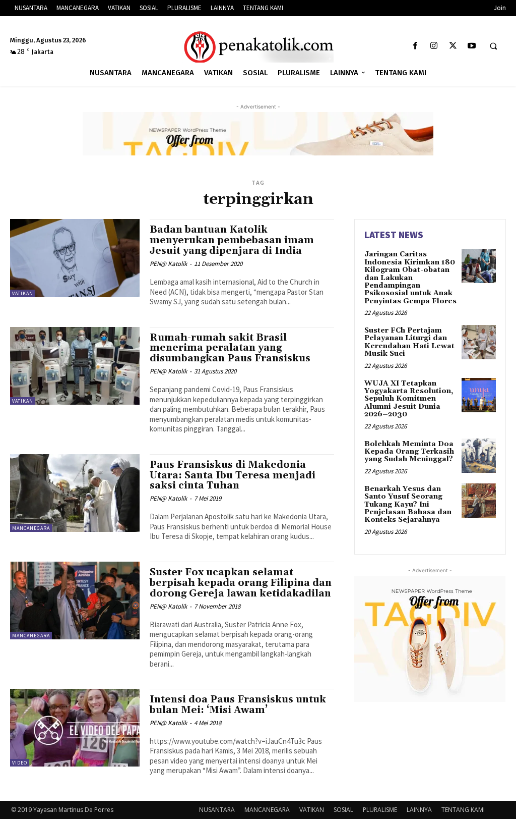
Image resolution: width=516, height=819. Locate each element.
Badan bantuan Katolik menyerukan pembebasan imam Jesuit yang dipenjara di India (232, 240)
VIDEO (19, 762)
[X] (453, 46)
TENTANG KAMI (463, 809)
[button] (493, 46)
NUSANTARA (217, 809)
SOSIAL (343, 809)
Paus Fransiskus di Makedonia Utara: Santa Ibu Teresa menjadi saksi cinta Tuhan (232, 475)
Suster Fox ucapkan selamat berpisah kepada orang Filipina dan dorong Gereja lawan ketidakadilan (241, 582)
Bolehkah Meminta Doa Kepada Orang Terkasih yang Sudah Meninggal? (409, 452)
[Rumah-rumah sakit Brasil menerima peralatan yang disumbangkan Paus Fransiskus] (75, 366)
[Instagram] (434, 46)
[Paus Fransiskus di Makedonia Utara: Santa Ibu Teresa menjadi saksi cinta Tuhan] (75, 493)
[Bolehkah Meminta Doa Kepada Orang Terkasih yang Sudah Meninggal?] (479, 456)
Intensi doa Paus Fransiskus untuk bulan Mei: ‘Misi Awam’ (238, 704)
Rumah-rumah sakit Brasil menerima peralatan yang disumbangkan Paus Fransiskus (230, 348)
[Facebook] (415, 46)
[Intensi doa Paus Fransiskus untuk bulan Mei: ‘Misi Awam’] (75, 728)
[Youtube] (471, 46)
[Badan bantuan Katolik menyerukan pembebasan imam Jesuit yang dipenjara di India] (75, 258)
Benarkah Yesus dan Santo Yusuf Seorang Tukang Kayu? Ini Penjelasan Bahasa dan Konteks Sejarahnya (408, 504)
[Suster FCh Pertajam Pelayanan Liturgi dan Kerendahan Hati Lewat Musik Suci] (479, 342)
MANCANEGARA (31, 528)
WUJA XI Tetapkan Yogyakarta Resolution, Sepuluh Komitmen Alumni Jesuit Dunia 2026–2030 (408, 399)
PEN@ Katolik (168, 263)
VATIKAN (22, 293)
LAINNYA (419, 809)
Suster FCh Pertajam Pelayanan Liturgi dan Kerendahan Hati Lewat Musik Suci (409, 342)
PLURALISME (380, 809)
